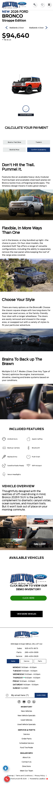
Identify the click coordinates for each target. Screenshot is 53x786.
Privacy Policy (40, 775)
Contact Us (26, 762)
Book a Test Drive (14, 142)
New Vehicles (26, 711)
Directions (26, 766)
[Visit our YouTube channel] (24, 701)
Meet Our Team (26, 771)
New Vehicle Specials (26, 716)
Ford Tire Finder (26, 748)
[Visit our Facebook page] (19, 701)
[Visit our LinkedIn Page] (33, 701)
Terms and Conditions (24, 775)
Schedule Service (26, 743)
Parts (40, 661)
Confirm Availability (38, 149)
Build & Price (14, 149)
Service (26, 661)
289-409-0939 (31, 652)
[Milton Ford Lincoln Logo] (14, 5)
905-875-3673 (31, 648)
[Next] (6, 28)
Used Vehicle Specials (26, 724)
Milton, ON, (30, 644)
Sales (13, 661)
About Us (26, 757)
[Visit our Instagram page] (28, 701)
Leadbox (42, 778)
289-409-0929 (31, 656)
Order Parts (27, 739)
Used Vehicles (26, 720)
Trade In (39, 142)
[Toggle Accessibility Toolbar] (6, 768)
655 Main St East (18, 644)
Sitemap (10, 775)
